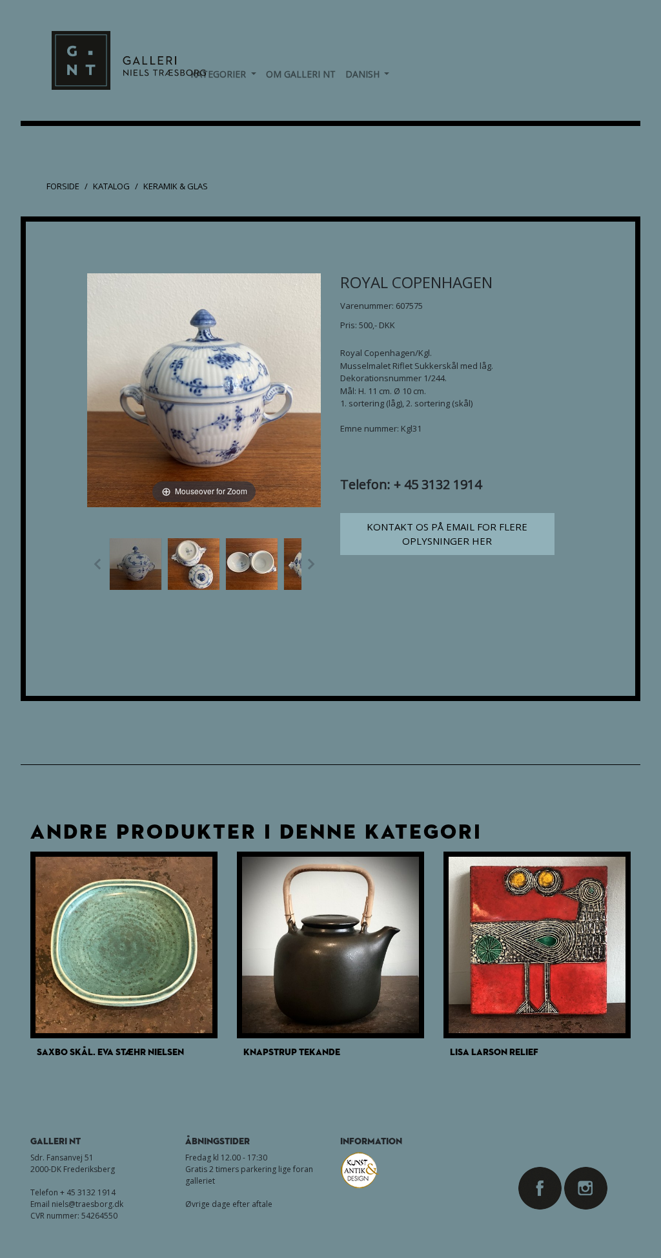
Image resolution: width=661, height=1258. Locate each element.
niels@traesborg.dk (87, 1204)
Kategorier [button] (223, 73)
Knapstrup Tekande (291, 1051)
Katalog (111, 186)
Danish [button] (367, 73)
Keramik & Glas (175, 186)
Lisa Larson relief (494, 1051)
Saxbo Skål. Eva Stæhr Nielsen (110, 1051)
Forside (62, 186)
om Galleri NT (301, 74)
